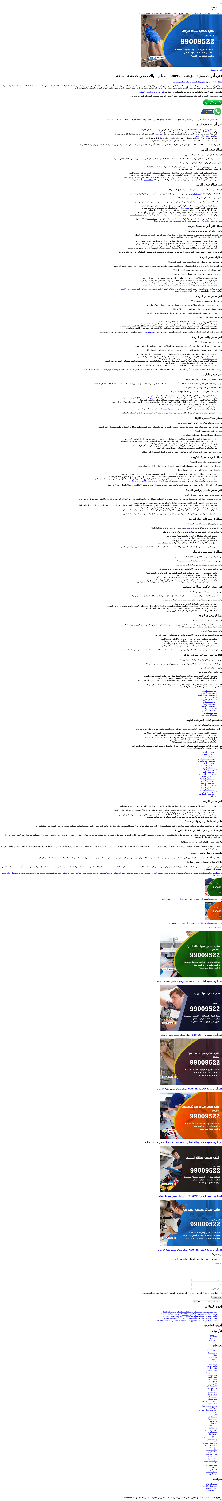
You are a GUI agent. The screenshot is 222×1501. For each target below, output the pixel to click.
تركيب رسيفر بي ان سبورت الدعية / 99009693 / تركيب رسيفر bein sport (190, 1316)
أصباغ (215, 1355)
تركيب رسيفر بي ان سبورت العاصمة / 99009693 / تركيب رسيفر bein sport (189, 1314)
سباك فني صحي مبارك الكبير (206, 136)
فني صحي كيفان (209, 770)
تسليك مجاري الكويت (200, 363)
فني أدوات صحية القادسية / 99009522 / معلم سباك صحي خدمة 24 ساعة (189, 1089)
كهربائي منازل (212, 1447)
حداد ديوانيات (212, 1397)
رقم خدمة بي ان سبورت (208, 1410)
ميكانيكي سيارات (210, 1461)
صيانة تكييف (212, 1417)
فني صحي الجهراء (207, 772)
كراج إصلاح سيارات (210, 1443)
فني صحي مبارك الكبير (206, 759)
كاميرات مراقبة (167, 409)
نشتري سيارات (211, 1465)
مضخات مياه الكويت (128, 289)
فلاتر (151, 398)
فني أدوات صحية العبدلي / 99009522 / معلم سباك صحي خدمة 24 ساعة (189, 1250)
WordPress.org (212, 1490)
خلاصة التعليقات (211, 1488)
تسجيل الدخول (211, 1484)
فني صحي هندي (149, 332)
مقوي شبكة (212, 1456)
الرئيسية (214, 7)
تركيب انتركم (212, 1366)
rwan (220, 82)
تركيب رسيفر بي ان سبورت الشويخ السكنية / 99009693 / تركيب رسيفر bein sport (186, 1320)
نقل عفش (213, 1469)
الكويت (204, 1497)
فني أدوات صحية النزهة (138, 873)
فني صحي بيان (208, 792)
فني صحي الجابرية (207, 708)
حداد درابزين (212, 1392)
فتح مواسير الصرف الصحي (198, 439)
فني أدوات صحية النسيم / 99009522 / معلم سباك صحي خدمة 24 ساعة (190, 1196)
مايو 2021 (213, 1336)
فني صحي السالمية (208, 765)
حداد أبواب (213, 1390)
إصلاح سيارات (212, 1357)
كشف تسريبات (158, 173)
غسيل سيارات (212, 1419)
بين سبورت (213, 1364)
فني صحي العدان (208, 752)
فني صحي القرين (209, 691)
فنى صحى (206, 167)
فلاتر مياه (190, 528)
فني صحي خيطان (208, 704)
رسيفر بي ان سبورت (209, 1406)
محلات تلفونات (211, 1450)
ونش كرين (213, 1474)
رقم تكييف (213, 1408)
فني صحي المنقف (207, 781)
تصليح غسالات (212, 1381)
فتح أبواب (213, 1421)
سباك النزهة (193, 873)
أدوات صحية (212, 1353)
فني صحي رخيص (95, 873)
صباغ (215, 1414)
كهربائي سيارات (211, 1445)
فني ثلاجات (213, 1428)
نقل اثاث (214, 1467)
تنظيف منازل (212, 1386)
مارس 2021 (212, 1340)
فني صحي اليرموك (207, 787)
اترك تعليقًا (177, 82)
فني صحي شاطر (71, 873)
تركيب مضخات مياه (186, 561)
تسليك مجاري (184, 208)
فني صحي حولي (209, 697)
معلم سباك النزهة (36, 873)
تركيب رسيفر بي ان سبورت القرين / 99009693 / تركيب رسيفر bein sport (190, 1312)
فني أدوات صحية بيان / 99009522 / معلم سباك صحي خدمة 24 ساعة (191, 1035)
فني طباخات (212, 1432)
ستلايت (214, 1412)
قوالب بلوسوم (149, 1497)
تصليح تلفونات (212, 1379)
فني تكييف (213, 1425)
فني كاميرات (212, 1434)
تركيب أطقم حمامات (214, 873)
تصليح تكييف (212, 1377)
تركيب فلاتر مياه (211, 129)
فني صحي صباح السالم (206, 761)
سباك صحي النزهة (173, 873)
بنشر (215, 1362)
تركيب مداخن (212, 1375)
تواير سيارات (212, 1388)
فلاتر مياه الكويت (164, 543)
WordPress (128, 1497)
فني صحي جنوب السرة (206, 695)
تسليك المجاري (194, 194)
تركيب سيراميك (211, 1373)
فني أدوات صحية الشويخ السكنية (151, 92)
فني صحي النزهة (122, 873)
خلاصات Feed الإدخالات (208, 1486)
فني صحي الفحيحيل (206, 779)
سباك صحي (148, 180)
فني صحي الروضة (208, 763)
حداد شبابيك (212, 1399)
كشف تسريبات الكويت (137, 481)
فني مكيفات (212, 1439)
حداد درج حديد (212, 1395)
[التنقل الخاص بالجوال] (221, 1)
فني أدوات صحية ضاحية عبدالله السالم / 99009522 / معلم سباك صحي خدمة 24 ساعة (183, 1142)
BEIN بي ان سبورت (209, 1351)
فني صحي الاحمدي (208, 693)
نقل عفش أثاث (211, 1472)
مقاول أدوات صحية (205, 409)
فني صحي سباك (216, 70)
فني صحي (158, 134)
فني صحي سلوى (209, 702)
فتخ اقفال (213, 1423)
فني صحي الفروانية (208, 699)
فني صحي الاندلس (208, 706)
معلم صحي (151, 219)
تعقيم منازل (204, 221)
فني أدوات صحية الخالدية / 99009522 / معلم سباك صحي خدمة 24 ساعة (189, 981)
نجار (215, 1463)
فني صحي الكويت (147, 129)
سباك (204, 119)
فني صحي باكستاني (209, 359)
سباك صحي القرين (207, 715)
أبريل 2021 (213, 1338)
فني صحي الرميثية (207, 790)
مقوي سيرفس (211, 1454)
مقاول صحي (212, 875)
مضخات (213, 291)
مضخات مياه (207, 569)
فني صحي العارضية (207, 776)
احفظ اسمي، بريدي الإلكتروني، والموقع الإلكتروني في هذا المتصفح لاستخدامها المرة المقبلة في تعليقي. (180, 1293)
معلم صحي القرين (210, 713)
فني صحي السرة (209, 768)
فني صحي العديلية (207, 785)
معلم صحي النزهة (23, 873)
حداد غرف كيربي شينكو (208, 1401)
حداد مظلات (212, 1403)
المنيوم (214, 1359)
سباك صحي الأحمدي (209, 710)
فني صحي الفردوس (206, 774)
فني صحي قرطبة (207, 783)
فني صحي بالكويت (137, 215)
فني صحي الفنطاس (206, 794)
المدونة (214, 9)
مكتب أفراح (212, 1458)
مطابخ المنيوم (212, 1452)
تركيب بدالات (212, 1368)
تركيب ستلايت (212, 1370)
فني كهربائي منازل (210, 1436)
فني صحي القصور (208, 754)
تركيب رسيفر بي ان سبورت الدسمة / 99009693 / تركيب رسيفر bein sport (189, 1318)
